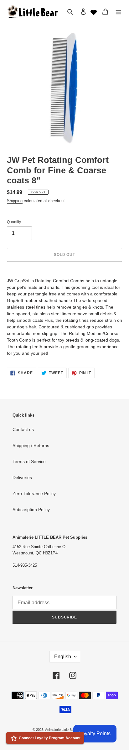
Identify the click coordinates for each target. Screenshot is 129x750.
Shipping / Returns (31, 445)
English (62, 656)
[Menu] (118, 11)
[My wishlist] (93, 11)
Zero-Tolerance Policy (34, 493)
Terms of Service (29, 461)
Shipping (15, 200)
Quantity (14, 222)
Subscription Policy (31, 509)
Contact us (23, 429)
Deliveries (22, 477)
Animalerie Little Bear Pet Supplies (70, 729)
